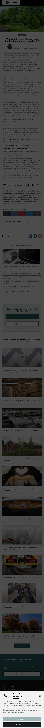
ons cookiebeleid (20, 712)
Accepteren (22, 719)
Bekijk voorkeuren (22, 725)
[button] (40, 696)
